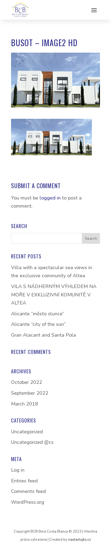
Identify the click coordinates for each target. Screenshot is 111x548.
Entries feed (24, 481)
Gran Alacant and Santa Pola (43, 335)
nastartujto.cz (79, 539)
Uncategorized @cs (32, 442)
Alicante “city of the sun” (38, 324)
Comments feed (28, 491)
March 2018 (24, 404)
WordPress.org (27, 502)
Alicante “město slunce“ (37, 313)
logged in (50, 198)
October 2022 (26, 382)
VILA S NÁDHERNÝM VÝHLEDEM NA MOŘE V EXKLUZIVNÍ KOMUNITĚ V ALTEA (53, 294)
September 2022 (29, 393)
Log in (18, 470)
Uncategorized (27, 431)
